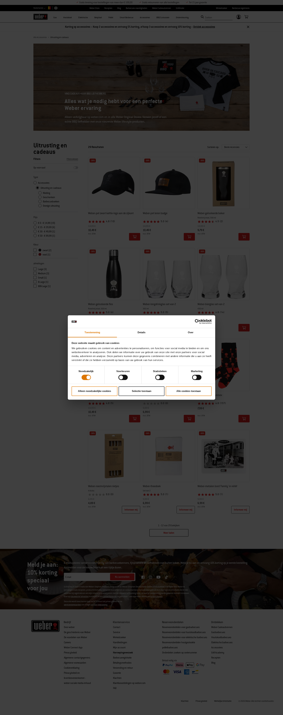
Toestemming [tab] (92, 332)
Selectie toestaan (141, 391)
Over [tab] (190, 332)
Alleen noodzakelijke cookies (94, 391)
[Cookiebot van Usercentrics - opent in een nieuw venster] (197, 321)
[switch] (123, 377)
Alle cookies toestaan (188, 391)
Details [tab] (142, 332)
